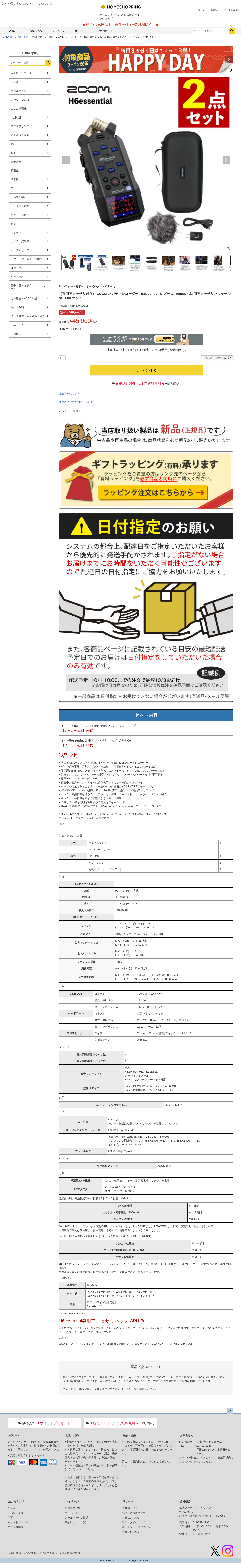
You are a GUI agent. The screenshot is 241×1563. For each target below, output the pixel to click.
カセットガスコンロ (19, 1522)
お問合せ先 (186, 1435)
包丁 (13, 152)
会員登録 (215, 10)
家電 (13, 223)
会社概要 (185, 1501)
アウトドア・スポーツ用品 (26, 259)
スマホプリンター (21, 126)
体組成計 (16, 117)
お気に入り (36, 30)
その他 (15, 333)
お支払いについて (132, 1517)
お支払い (13, 1435)
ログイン (202, 10)
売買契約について (132, 1531)
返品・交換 (129, 1435)
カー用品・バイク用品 (24, 298)
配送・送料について (134, 1512)
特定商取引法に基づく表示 (41, 1553)
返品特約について (69, 393)
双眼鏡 (15, 170)
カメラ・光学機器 (21, 241)
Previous (63, 59)
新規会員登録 (73, 1508)
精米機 (15, 179)
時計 (13, 143)
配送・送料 (72, 1435)
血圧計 (15, 188)
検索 (232, 31)
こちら (130, 1388)
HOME (11, 30)
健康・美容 (17, 267)
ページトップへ (230, 1411)
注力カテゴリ (16, 1501)
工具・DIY (17, 325)
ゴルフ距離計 (19, 197)
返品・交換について (134, 1522)
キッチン (16, 232)
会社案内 (16, 1553)
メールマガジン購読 (76, 1517)
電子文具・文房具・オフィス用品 (28, 287)
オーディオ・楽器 (19, 37)
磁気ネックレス (20, 135)
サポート (128, 1501)
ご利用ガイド (105, 30)
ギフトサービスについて (136, 1527)
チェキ (15, 81)
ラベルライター (20, 90)
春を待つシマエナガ (22, 73)
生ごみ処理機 (19, 108)
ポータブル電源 (20, 205)
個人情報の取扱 (71, 1553)
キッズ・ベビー (20, 214)
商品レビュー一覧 (75, 1522)
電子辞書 (16, 161)
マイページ (58, 30)
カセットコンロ (20, 99)
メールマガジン (231, 10)
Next (229, 59)
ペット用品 (17, 276)
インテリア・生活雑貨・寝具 (28, 316)
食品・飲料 (17, 307)
